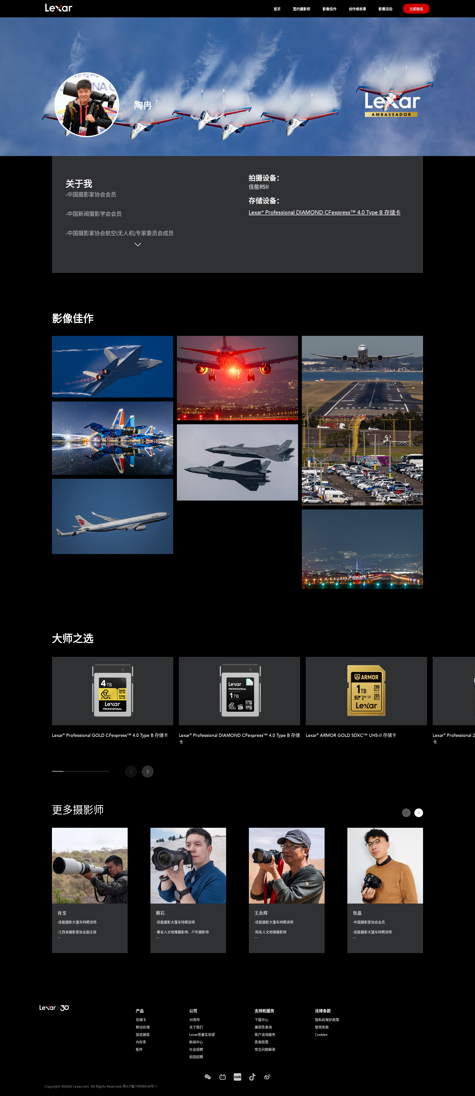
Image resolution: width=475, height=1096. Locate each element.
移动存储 (143, 1027)
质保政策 (261, 1042)
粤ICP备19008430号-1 (139, 1086)
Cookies (321, 1034)
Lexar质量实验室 (202, 1034)
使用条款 (322, 1027)
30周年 (194, 1019)
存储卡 (141, 1019)
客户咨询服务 (265, 1034)
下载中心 (261, 1019)
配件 (139, 1049)
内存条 (141, 1042)
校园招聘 (196, 1057)
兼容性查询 (263, 1027)
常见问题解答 (265, 1049)
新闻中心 (196, 1042)
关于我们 (196, 1027)
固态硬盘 (143, 1034)
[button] (148, 771)
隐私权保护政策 (327, 1019)
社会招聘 (196, 1049)
